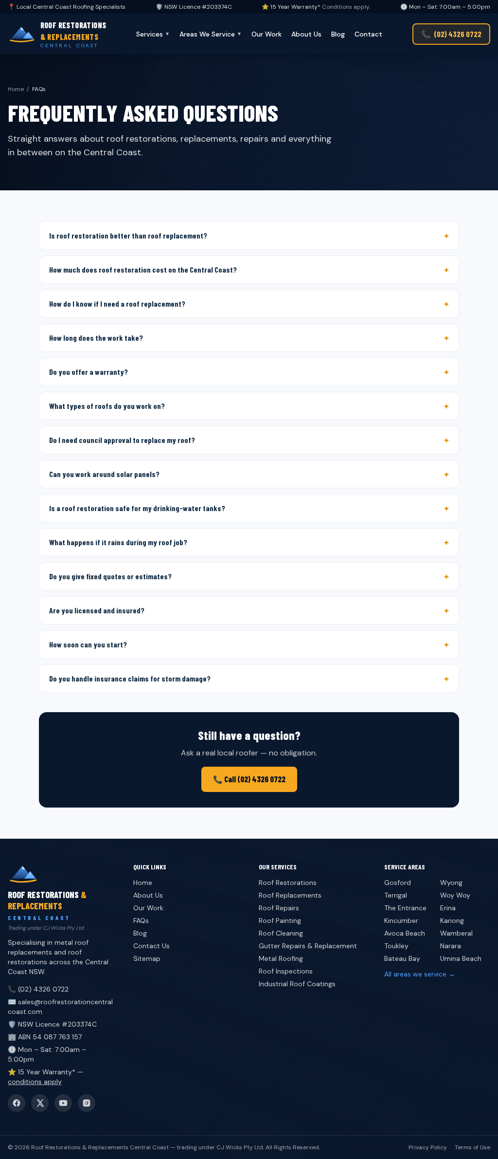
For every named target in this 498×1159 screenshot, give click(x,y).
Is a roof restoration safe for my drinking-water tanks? (249, 508)
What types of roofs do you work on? (249, 406)
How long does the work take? (249, 338)
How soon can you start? (249, 644)
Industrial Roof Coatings (297, 983)
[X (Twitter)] (40, 1103)
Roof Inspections (286, 971)
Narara (450, 945)
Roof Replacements (290, 895)
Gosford (397, 882)
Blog (338, 34)
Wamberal (456, 933)
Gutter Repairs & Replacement (308, 945)
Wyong (451, 882)
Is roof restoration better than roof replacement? (249, 235)
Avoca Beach (404, 933)
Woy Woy (455, 895)
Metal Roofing (281, 958)
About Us (306, 34)
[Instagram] (86, 1103)
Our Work (266, 34)
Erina (448, 907)
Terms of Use (472, 1147)
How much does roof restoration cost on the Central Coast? (249, 270)
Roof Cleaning (281, 933)
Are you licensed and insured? (249, 610)
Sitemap (146, 958)
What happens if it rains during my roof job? (249, 542)
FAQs (141, 920)
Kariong (452, 920)
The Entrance (405, 907)
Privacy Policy (428, 1147)
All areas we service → (419, 974)
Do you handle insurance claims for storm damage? (249, 678)
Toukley (396, 945)
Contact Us (151, 945)
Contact (368, 34)
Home (16, 89)
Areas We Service (210, 34)
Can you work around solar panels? (249, 474)
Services (153, 34)
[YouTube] (63, 1103)
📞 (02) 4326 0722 (38, 989)
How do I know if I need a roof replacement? (249, 304)
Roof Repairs (279, 907)
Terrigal (395, 895)
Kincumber (401, 920)
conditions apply (35, 1081)
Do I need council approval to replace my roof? (249, 440)
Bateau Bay (402, 958)
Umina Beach (460, 958)
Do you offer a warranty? (249, 372)
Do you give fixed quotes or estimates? (249, 576)
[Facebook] (16, 1103)
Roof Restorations (288, 882)
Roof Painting (280, 920)
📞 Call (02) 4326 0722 (249, 779)
